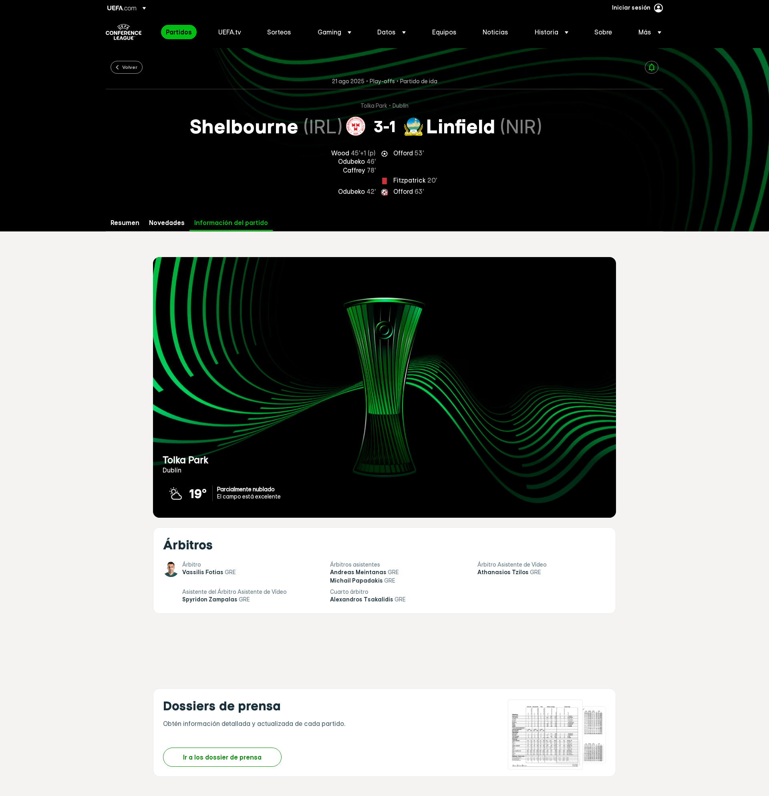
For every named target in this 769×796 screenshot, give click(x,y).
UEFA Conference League (123, 32)
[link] (179, 32)
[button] (334, 32)
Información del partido (231, 222)
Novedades (167, 222)
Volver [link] (129, 67)
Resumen (125, 222)
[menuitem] (182, 32)
